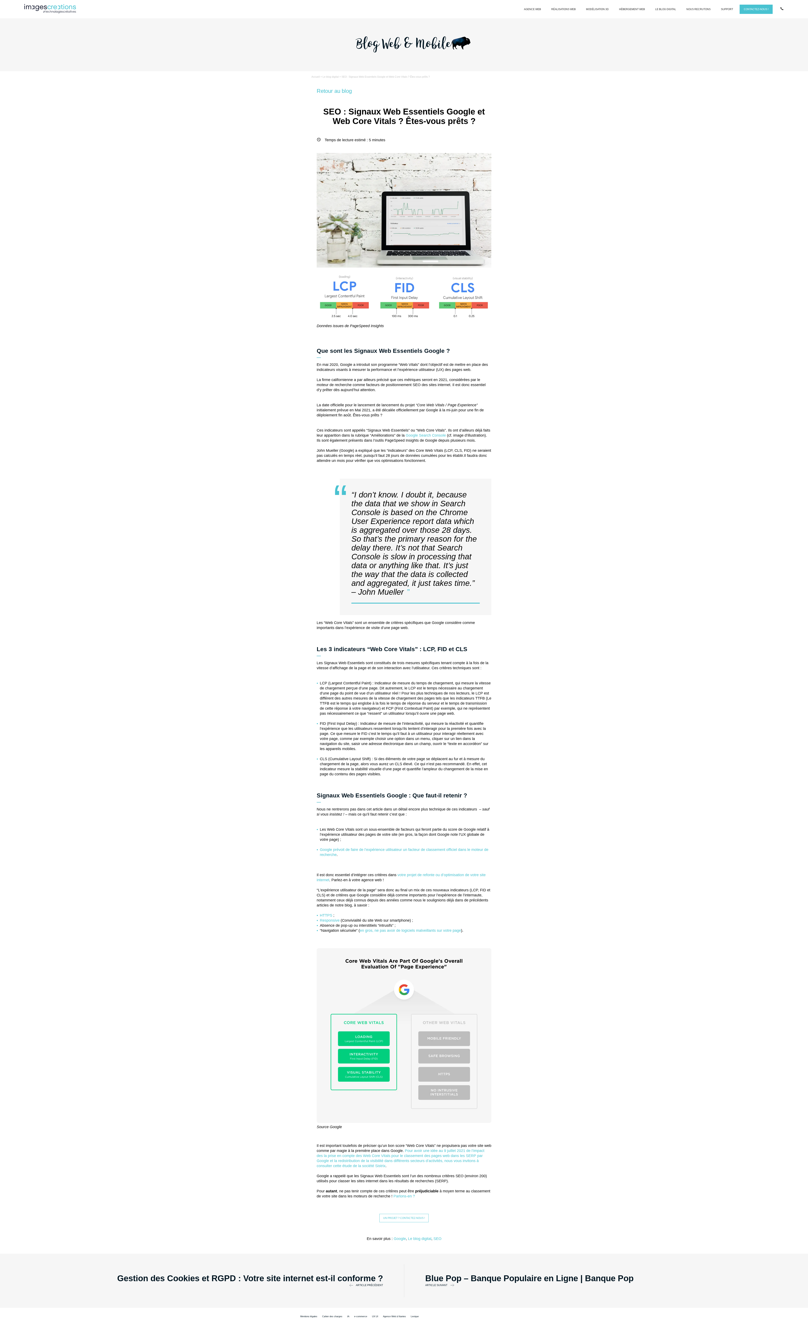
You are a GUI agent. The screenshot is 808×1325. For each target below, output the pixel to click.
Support (727, 9)
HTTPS (326, 915)
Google (400, 1239)
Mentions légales (308, 1316)
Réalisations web (563, 9)
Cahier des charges (332, 1316)
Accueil (315, 76)
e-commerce (360, 1316)
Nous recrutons (698, 9)
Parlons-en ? (404, 1196)
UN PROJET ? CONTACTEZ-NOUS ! (404, 1218)
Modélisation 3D (597, 9)
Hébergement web (632, 9)
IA (348, 1316)
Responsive (330, 920)
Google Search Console (426, 435)
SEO (437, 1239)
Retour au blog (334, 91)
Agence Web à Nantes (394, 1316)
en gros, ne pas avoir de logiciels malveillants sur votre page (410, 930)
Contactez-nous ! (756, 9)
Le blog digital (665, 9)
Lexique (415, 1316)
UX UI (375, 1316)
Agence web (532, 9)
